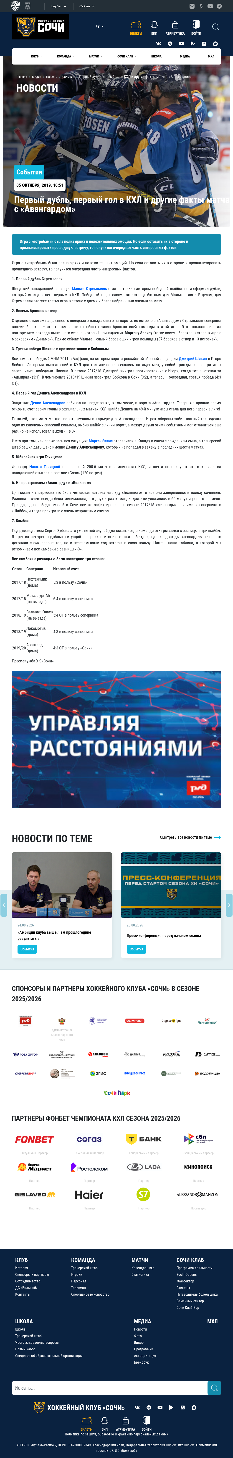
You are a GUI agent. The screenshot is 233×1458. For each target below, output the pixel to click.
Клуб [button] (35, 56)
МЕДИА (142, 1321)
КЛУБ (21, 1260)
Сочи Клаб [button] (125, 56)
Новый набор (25, 1349)
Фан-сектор (185, 1281)
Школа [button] (156, 56)
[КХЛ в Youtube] (210, 6)
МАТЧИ (140, 1260)
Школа (20, 1329)
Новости (140, 1329)
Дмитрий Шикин (193, 358)
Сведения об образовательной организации (49, 1356)
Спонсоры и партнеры (32, 1274)
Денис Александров (47, 402)
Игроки (76, 1274)
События (27, 949)
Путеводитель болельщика (197, 1294)
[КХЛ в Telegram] (219, 6)
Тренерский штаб (84, 1268)
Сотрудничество (27, 1281)
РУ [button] (98, 26)
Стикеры (183, 1288)
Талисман (78, 1288)
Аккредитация (145, 1356)
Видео (139, 1342)
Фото (138, 1336)
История (21, 1268)
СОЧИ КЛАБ (190, 1260)
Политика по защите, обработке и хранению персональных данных (116, 1434)
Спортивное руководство (90, 1294)
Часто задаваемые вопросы (37, 1342)
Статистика (140, 1274)
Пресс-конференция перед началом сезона (164, 935)
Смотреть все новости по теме (186, 837)
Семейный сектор (190, 1301)
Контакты (22, 1294)
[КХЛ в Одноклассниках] (201, 6)
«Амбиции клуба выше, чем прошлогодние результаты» (54, 935)
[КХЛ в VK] (192, 6)
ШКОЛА (24, 1321)
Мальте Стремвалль (89, 288)
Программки (143, 1349)
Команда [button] (64, 56)
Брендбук (141, 1362)
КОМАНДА (83, 1260)
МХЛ (211, 56)
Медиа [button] (185, 56)
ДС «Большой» (26, 1288)
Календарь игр (143, 1268)
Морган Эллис (101, 440)
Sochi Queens (187, 1274)
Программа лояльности (195, 1268)
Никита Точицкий (44, 466)
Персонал (78, 1281)
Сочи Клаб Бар (188, 1307)
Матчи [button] (94, 56)
